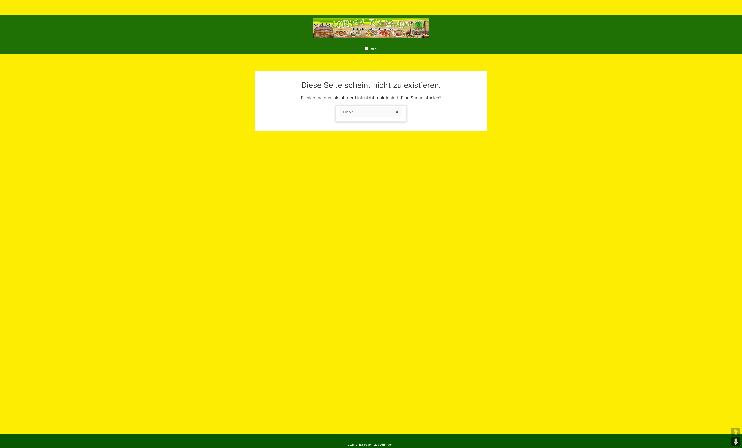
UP (735, 432)
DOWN (735, 441)
